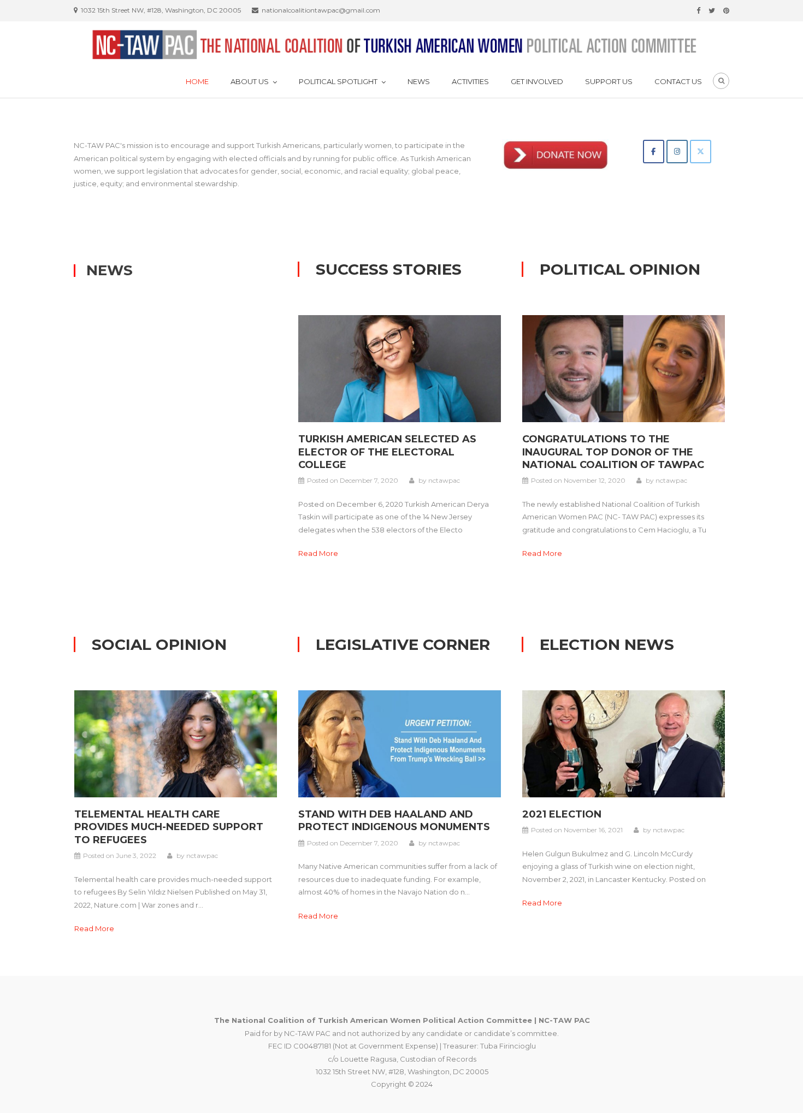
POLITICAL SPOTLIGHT (338, 81)
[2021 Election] (623, 742)
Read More (318, 553)
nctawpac (444, 480)
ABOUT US (250, 81)
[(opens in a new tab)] (399, 742)
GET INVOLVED (537, 81)
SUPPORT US (609, 81)
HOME (197, 81)
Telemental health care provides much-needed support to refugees (168, 827)
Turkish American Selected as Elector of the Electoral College (387, 452)
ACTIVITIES (470, 81)
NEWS (419, 81)
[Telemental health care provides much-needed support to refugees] (175, 742)
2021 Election (561, 814)
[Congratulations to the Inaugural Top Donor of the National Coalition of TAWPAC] (623, 367)
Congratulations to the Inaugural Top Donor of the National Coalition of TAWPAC (613, 452)
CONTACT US (678, 81)
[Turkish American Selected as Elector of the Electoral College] (399, 367)
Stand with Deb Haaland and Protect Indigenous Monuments (394, 820)
